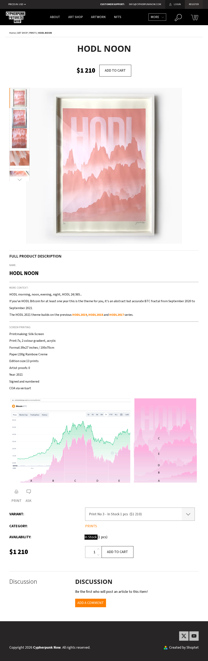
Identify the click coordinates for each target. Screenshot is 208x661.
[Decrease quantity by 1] (98, 555)
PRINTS (91, 526)
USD (21, 4)
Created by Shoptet (184, 647)
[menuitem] (55, 17)
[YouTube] (194, 636)
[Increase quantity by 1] (98, 549)
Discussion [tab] (23, 581)
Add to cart (115, 70)
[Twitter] (183, 636)
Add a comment (90, 602)
